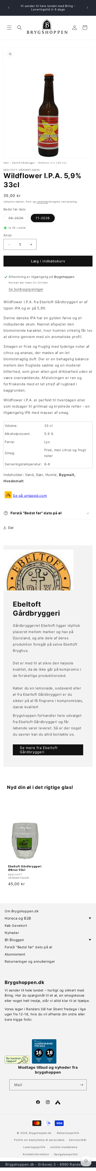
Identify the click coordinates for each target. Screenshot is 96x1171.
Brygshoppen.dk (40, 1133)
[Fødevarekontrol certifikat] (17, 1060)
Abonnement (15, 954)
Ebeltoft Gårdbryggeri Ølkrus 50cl (24, 868)
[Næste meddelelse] (87, 8)
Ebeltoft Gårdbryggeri (23, 163)
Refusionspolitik (68, 1133)
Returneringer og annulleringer (30, 961)
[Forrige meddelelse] (8, 8)
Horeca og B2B (48, 918)
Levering (42, 201)
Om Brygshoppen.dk (22, 911)
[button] (9, 28)
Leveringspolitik (34, 1147)
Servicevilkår (77, 1140)
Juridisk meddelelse (63, 1147)
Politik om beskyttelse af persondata (39, 1140)
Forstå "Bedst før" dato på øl (28, 947)
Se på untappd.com (30, 495)
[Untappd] (58, 1102)
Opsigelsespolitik (66, 1154)
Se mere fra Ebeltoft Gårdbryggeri (39, 749)
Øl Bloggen (48, 940)
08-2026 (18, 219)
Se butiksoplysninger (26, 289)
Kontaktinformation (36, 1154)
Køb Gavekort (16, 925)
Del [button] (11, 528)
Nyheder (12, 933)
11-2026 (43, 218)
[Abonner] (81, 1084)
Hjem (6, 163)
